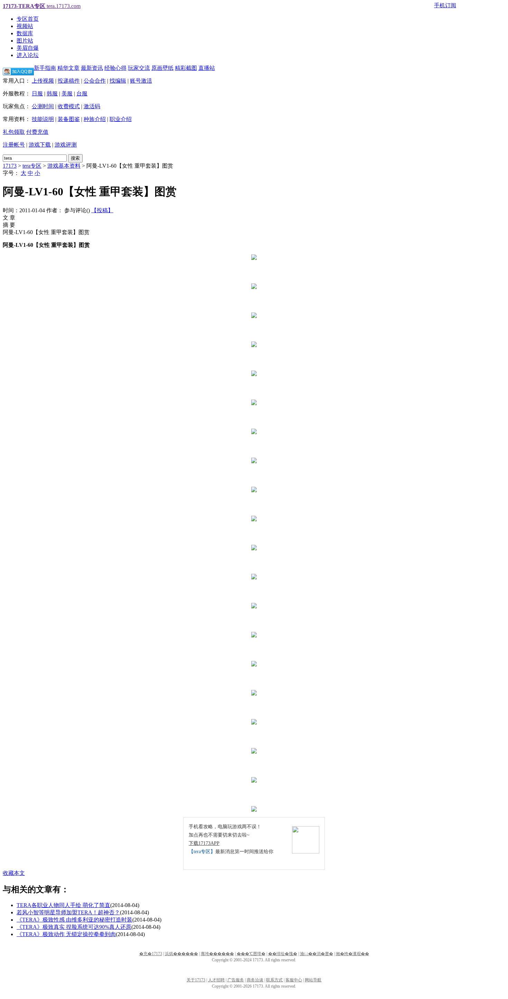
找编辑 (118, 81)
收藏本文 (14, 873)
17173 (10, 166)
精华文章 (68, 68)
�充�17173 (150, 953)
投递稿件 (69, 81)
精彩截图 (186, 68)
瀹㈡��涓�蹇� (316, 953)
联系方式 (274, 980)
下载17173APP (204, 843)
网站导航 (313, 980)
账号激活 (141, 81)
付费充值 (37, 132)
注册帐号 (14, 145)
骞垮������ (217, 953)
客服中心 (293, 980)
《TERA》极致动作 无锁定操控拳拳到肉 (66, 934)
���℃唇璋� (251, 953)
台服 (81, 93)
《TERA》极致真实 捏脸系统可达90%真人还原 (74, 927)
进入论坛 (28, 55)
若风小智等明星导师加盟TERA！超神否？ (68, 912)
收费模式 (69, 106)
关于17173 (196, 980)
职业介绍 (121, 119)
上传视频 (43, 81)
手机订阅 (445, 5)
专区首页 (28, 19)
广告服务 (235, 980)
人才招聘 (216, 980)
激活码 (92, 106)
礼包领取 (14, 132)
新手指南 (45, 68)
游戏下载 (40, 145)
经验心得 (115, 68)
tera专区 (31, 166)
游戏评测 (66, 145)
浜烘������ (181, 953)
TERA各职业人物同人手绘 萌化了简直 (63, 905)
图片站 (25, 41)
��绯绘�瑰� (282, 953)
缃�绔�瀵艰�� (352, 953)
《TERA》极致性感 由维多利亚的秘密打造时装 (74, 920)
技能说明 (43, 119)
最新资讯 (92, 68)
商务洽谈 (255, 980)
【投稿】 (102, 210)
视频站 (25, 26)
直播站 (206, 68)
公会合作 (95, 81)
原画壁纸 (162, 68)
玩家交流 (139, 68)
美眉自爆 (28, 48)
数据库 (25, 33)
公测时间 (43, 106)
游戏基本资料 (64, 166)
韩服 (52, 93)
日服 (37, 93)
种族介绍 (95, 119)
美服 (67, 93)
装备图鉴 (69, 119)
